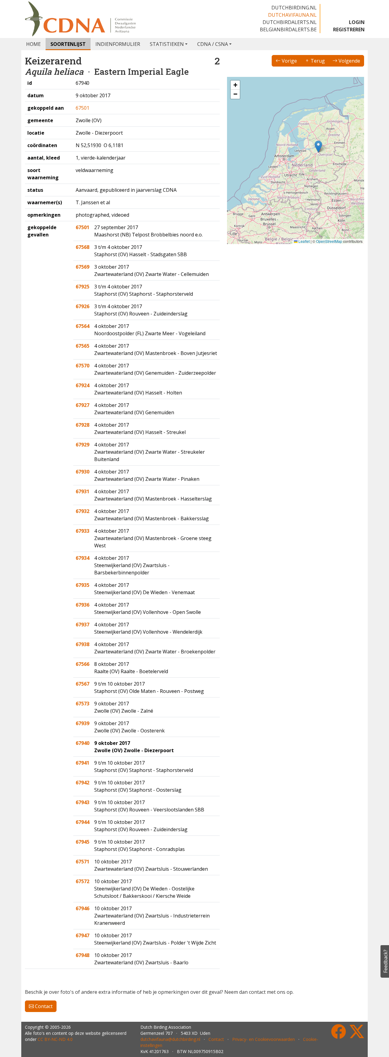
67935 (82, 585)
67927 (82, 405)
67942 (82, 782)
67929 (82, 444)
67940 (82, 743)
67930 (82, 471)
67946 (82, 908)
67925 (82, 286)
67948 (82, 955)
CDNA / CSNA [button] (212, 44)
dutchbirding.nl (294, 7)
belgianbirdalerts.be (288, 29)
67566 (82, 664)
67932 (82, 511)
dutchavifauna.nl (292, 15)
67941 (82, 762)
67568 (82, 247)
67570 (82, 365)
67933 (82, 531)
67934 (82, 558)
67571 (82, 861)
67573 (82, 703)
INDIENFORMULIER (117, 44)
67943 (82, 802)
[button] (318, 146)
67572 (82, 881)
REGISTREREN (349, 29)
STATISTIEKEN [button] (167, 44)
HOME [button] (33, 44)
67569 (82, 266)
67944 (82, 822)
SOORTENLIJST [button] (68, 44)
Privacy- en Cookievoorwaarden (263, 1039)
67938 (82, 644)
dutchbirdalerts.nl (290, 22)
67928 (82, 425)
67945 (82, 841)
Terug (317, 60)
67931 (82, 491)
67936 (82, 604)
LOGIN (357, 22)
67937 (82, 624)
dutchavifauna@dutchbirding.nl (170, 1039)
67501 (82, 108)
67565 (82, 346)
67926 (82, 306)
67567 (82, 683)
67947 (82, 935)
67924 (82, 385)
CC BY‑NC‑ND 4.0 (55, 1039)
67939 (82, 723)
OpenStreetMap (329, 241)
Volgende (348, 60)
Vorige (289, 60)
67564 (82, 326)
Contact (43, 1006)
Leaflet (304, 241)
